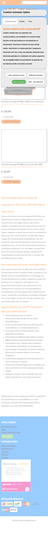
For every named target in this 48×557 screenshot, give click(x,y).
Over (30, 21)
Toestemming (10, 21)
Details (22, 21)
